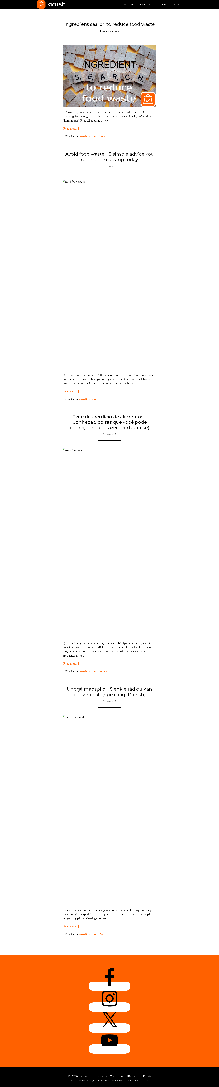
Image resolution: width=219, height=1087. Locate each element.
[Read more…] (71, 129)
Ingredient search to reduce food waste (109, 24)
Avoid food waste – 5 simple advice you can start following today (109, 156)
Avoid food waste (88, 137)
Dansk (102, 934)
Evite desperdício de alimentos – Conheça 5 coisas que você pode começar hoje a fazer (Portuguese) (109, 422)
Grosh (60, 4)
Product (103, 137)
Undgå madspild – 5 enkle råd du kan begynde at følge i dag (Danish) (109, 691)
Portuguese (105, 672)
